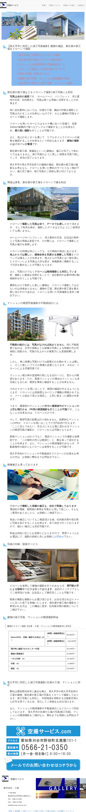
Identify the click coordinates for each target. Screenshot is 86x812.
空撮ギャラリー (55, 5)
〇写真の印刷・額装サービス (33, 73)
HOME (10, 811)
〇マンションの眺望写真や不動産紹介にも (40, 64)
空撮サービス (12, 5)
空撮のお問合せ (51, 811)
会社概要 (61, 811)
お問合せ (81, 5)
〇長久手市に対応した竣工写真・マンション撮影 (44, 83)
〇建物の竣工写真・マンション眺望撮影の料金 (43, 78)
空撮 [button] (43, 5)
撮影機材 (17, 811)
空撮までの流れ (69, 5)
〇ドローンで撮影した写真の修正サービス (40, 69)
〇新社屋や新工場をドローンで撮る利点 (39, 59)
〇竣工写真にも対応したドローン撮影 (38, 55)
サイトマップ (70, 811)
